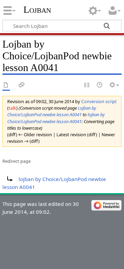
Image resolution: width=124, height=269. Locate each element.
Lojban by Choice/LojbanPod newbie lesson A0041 (51, 111)
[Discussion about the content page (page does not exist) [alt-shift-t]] (21, 85)
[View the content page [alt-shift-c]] (6, 85)
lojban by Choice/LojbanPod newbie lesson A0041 (56, 117)
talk (12, 108)
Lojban (37, 9)
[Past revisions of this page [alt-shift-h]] (100, 85)
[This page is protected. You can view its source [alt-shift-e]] (87, 85)
